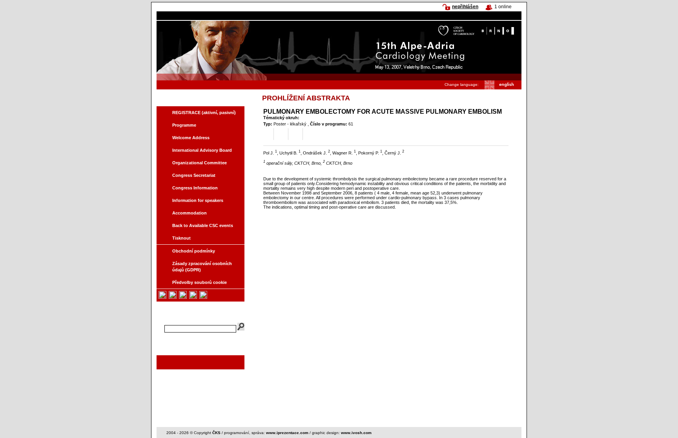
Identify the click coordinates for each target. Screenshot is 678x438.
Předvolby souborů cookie (199, 282)
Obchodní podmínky (193, 251)
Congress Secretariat (193, 175)
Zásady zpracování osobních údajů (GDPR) (202, 266)
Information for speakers (197, 200)
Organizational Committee (199, 162)
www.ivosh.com (356, 433)
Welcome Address (191, 137)
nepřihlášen (465, 6)
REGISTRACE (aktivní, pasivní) (204, 112)
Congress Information (195, 187)
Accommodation (189, 213)
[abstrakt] (266, 135)
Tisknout (181, 238)
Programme (184, 125)
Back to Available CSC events (202, 225)
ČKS (216, 433)
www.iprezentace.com (287, 433)
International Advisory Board (202, 150)
